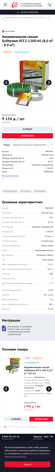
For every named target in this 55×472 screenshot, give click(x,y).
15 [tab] (19, 427)
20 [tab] (36, 427)
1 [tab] (5, 426)
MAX (46, 436)
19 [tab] (33, 427)
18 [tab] (29, 427)
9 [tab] (33, 426)
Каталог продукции (29, 12)
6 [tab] (22, 426)
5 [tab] (19, 426)
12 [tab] (43, 426)
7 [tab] (26, 426)
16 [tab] (22, 427)
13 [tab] (47, 426)
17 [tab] (26, 427)
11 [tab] (40, 426)
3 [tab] (12, 426)
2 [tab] (8, 426)
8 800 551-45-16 (10, 436)
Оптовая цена (27, 136)
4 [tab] (15, 426)
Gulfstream (48, 171)
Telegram (37, 436)
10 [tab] (36, 426)
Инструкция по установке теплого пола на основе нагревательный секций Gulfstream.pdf (20, 330)
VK (51, 436)
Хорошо (27, 464)
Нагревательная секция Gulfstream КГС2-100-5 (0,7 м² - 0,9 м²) (38, 370)
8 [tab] (29, 426)
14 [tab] (50, 426)
